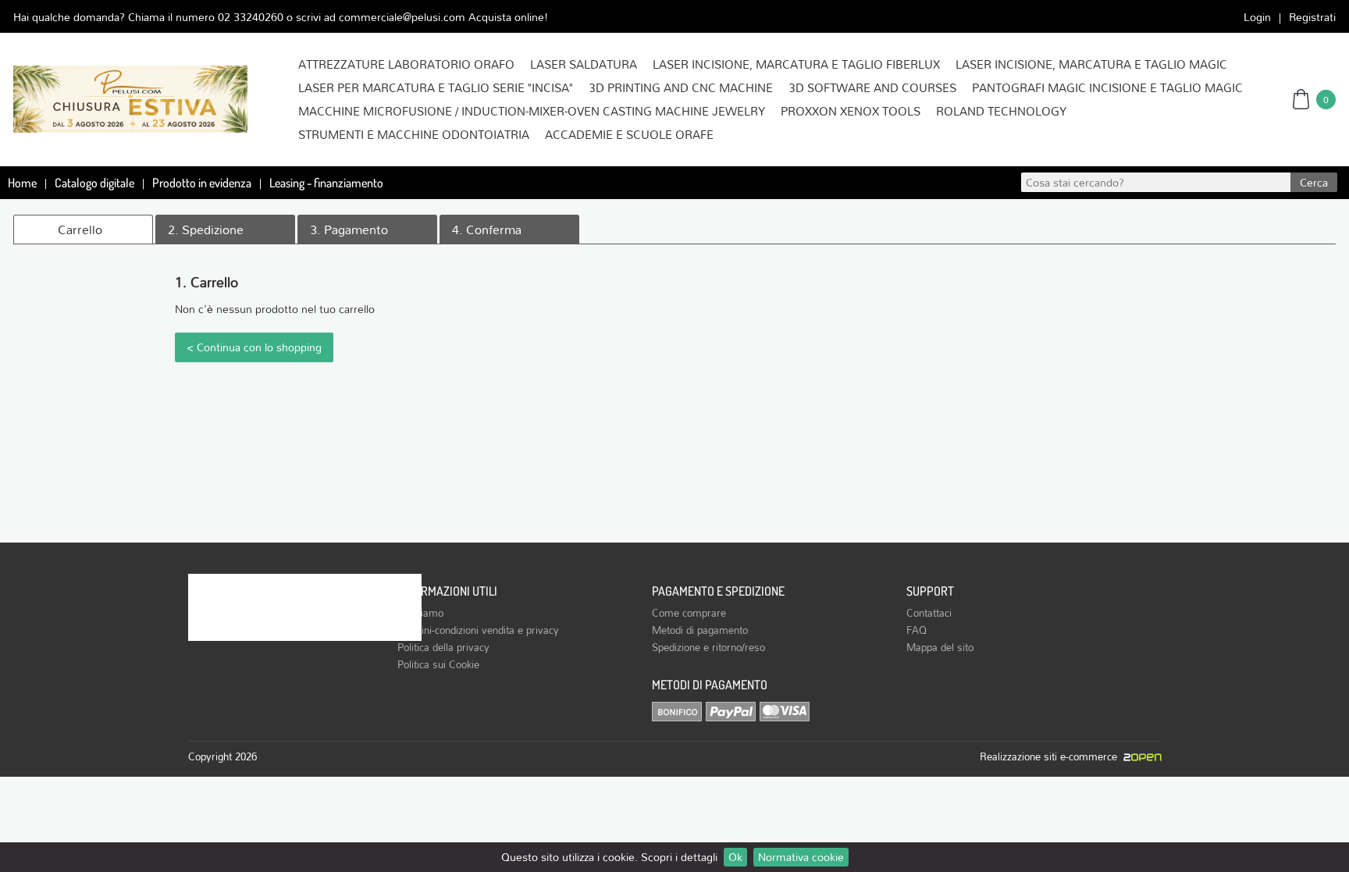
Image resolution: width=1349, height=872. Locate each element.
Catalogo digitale (94, 182)
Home (22, 182)
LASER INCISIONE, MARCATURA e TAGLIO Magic (1091, 64)
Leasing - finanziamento (326, 182)
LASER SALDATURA (583, 64)
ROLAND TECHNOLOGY (1001, 111)
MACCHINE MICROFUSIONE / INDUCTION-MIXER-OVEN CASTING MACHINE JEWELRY (531, 111)
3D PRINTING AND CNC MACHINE (681, 87)
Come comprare (689, 613)
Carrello (80, 229)
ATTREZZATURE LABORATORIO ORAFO (406, 64)
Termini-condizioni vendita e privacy (478, 630)
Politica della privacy (443, 647)
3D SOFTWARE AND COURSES (872, 87)
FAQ (916, 630)
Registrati (1312, 17)
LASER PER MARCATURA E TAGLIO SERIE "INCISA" (435, 87)
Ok (735, 857)
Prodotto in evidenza (201, 182)
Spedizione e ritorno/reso (708, 647)
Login (1257, 17)
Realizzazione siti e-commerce (1051, 756)
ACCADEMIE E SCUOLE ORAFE (629, 134)
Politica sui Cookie (438, 664)
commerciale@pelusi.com (402, 16)
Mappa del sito (939, 647)
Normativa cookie (801, 857)
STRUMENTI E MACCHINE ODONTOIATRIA (413, 134)
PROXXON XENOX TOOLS (850, 111)
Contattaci (929, 613)
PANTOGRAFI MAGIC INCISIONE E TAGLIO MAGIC (1107, 87)
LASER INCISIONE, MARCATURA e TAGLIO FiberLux (796, 64)
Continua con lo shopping (259, 347)
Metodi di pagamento (700, 630)
